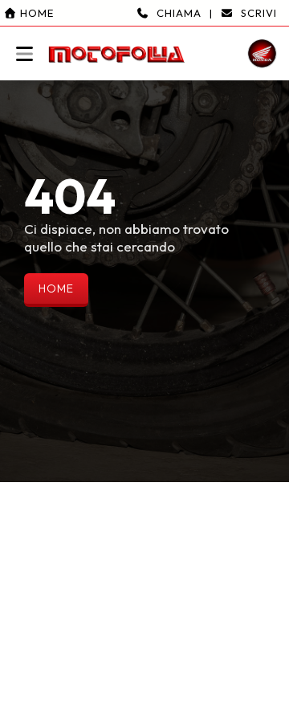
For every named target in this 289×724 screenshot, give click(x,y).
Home (35, 12)
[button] (144, 40)
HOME (56, 288)
